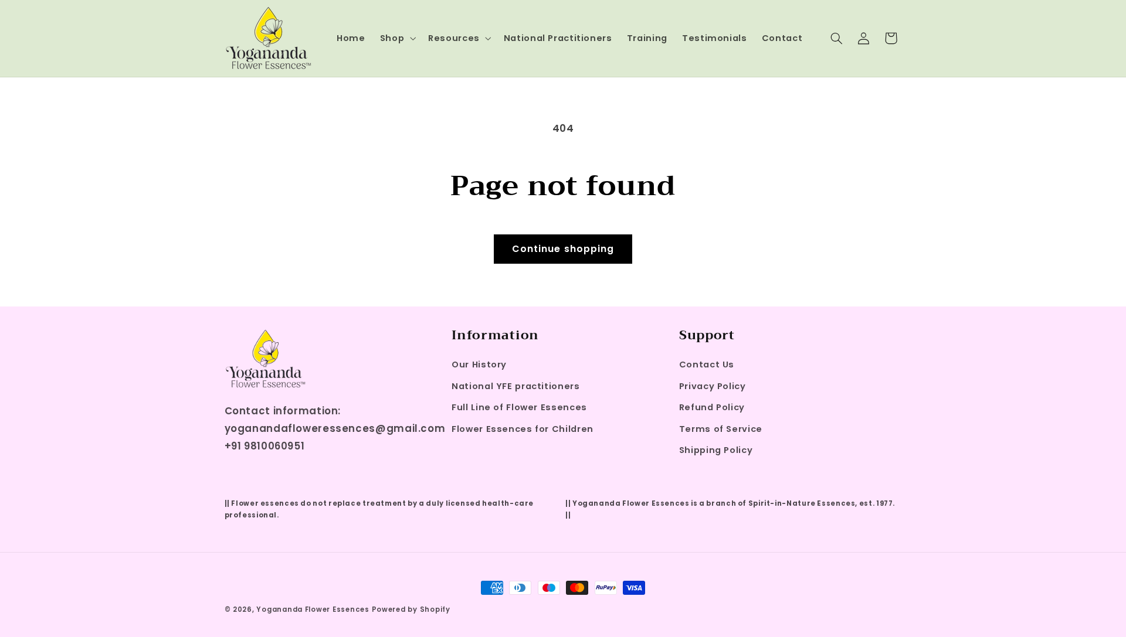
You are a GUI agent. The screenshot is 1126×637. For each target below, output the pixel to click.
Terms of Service (720, 429)
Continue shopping (563, 249)
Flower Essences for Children (522, 429)
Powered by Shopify (411, 609)
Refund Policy (712, 407)
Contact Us (706, 364)
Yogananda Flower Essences (312, 609)
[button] (396, 38)
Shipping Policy (715, 450)
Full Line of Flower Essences (519, 407)
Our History (479, 364)
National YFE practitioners (515, 386)
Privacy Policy (712, 386)
